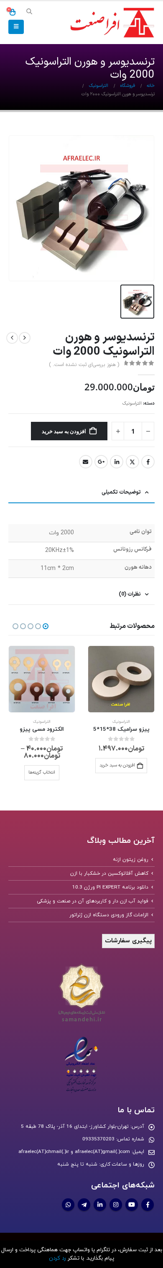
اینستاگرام (116, 1204)
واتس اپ (68, 1204)
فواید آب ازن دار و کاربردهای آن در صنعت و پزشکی (92, 901)
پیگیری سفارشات (128, 940)
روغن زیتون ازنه (130, 859)
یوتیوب (131, 1204)
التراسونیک (132, 403)
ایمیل (85, 461)
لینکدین (116, 461)
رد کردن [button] (57, 1258)
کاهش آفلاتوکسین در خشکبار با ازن (109, 873)
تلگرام (84, 1204)
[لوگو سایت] (111, 23)
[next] (12, 338)
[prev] (25, 338)
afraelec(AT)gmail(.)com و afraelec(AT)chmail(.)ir (74, 1151)
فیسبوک (148, 461)
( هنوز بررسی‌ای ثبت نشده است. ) (84, 365)
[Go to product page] (121, 679)
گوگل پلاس (101, 461)
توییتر (132, 461)
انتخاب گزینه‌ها (41, 772)
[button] (29, 12)
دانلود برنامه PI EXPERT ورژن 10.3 (110, 887)
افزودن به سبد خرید (64, 431)
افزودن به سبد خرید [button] (117, 765)
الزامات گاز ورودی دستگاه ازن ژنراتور (108, 915)
